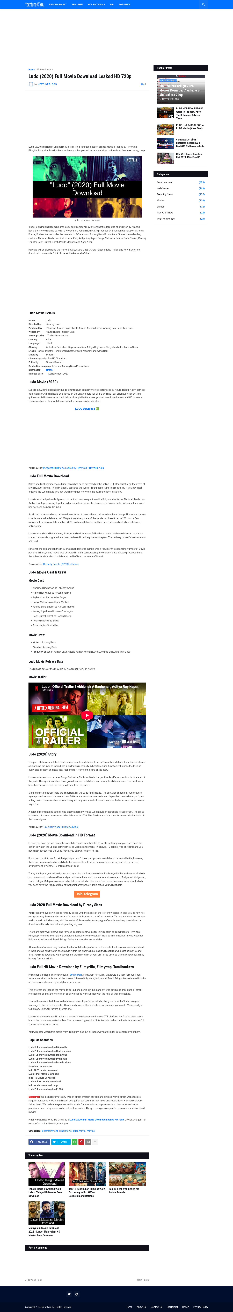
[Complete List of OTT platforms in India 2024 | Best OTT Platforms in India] (165, 143)
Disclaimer (172, 1307)
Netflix (49, 370)
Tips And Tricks (181, 212)
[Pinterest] (81, 1142)
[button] (203, 4)
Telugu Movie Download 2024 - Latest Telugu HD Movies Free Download (45, 1192)
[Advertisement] (116, 37)
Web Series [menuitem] (77, 4)
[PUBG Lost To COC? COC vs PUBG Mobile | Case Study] (165, 129)
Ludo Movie (79, 1131)
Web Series (181, 188)
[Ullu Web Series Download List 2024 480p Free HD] (165, 158)
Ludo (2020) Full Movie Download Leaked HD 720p (96, 1119)
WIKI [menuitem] (112, 4)
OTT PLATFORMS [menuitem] (96, 4)
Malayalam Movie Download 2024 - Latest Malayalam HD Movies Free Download (44, 1231)
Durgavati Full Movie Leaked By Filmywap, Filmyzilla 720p (73, 468)
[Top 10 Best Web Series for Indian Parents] (127, 1174)
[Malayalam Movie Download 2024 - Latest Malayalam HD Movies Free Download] (46, 1213)
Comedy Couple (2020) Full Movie (61, 564)
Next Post (142, 1279)
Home (31, 69)
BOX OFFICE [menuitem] (124, 4)
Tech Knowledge (181, 218)
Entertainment (45, 69)
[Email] (88, 1142)
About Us (142, 1307)
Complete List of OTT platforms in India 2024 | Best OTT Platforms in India (190, 143)
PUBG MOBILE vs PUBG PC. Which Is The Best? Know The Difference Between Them (190, 113)
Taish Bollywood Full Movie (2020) (61, 827)
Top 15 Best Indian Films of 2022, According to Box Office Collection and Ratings (87, 1192)
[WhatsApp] (74, 1142)
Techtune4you (45, 1307)
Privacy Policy (200, 1307)
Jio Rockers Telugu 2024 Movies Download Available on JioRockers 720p (180, 90)
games (181, 206)
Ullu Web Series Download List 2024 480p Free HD (189, 156)
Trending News (181, 194)
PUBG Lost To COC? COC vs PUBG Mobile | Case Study (190, 127)
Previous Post (34, 1279)
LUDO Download (85, 408)
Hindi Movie (65, 1131)
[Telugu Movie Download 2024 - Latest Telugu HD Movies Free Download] (46, 1174)
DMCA (185, 1307)
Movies (91, 1131)
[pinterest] (77, 1294)
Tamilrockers (75, 974)
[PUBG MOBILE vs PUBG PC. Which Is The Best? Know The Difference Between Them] (165, 112)
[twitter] (69, 1294)
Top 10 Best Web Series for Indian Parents (124, 1190)
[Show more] (95, 1142)
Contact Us (157, 1307)
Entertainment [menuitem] (58, 4)
